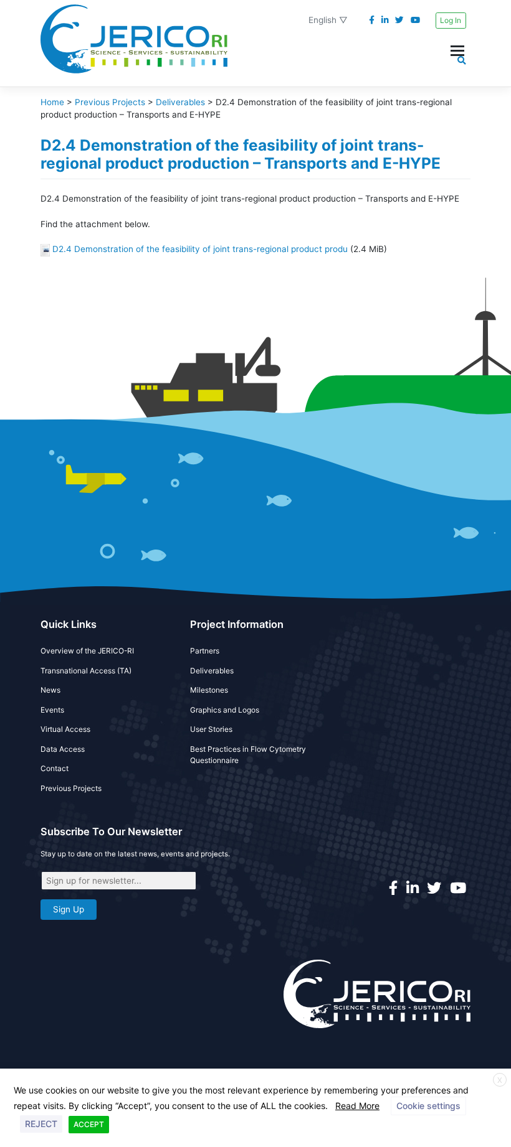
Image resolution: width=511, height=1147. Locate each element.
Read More (357, 1105)
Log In (450, 20)
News (50, 690)
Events (52, 709)
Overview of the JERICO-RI (87, 650)
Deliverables (212, 670)
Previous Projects (71, 788)
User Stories (211, 729)
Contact (55, 768)
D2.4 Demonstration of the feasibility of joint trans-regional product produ (200, 249)
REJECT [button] (41, 1123)
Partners (204, 650)
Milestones (209, 690)
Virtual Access (65, 729)
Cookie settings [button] (428, 1105)
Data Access (63, 749)
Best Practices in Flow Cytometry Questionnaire (248, 754)
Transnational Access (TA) (86, 670)
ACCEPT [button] (89, 1124)
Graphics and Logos (224, 709)
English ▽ (328, 20)
